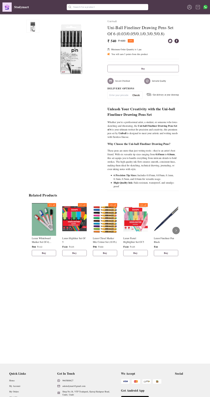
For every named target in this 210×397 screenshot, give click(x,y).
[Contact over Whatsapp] (205, 7)
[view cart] (197, 7)
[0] (197, 7)
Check (136, 95)
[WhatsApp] (170, 41)
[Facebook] (176, 41)
